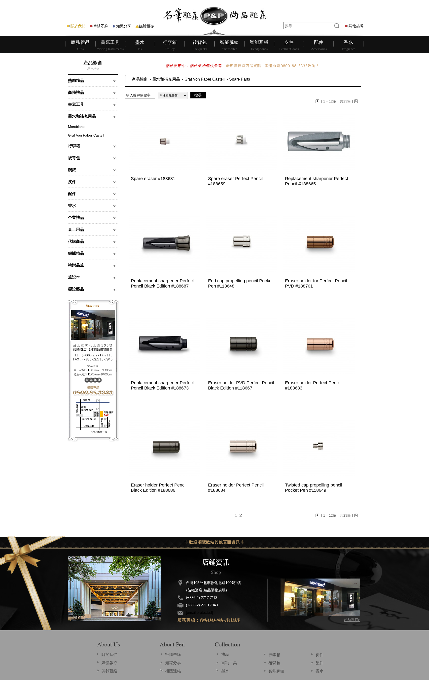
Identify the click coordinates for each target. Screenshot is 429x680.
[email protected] (199, 612)
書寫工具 (229, 663)
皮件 (319, 655)
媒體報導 (146, 26)
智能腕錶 (276, 671)
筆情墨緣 (100, 26)
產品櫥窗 (140, 79)
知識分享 (123, 26)
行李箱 (274, 655)
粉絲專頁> (352, 620)
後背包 (274, 663)
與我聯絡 (109, 671)
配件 (319, 663)
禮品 (225, 654)
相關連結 (173, 671)
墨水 (225, 671)
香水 (319, 671)
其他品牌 (356, 26)
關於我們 (78, 26)
